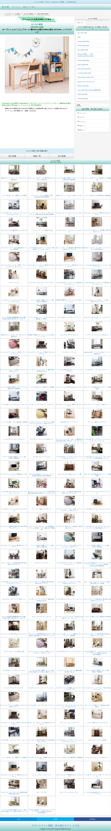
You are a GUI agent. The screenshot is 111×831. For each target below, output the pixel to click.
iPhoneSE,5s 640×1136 (86, 77)
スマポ (5, 7)
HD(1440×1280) (37, 27)
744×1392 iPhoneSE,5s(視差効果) (89, 90)
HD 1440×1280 (83, 50)
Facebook (92, 819)
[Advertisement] (37, 131)
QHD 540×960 (82, 94)
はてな (19, 819)
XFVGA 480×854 (83, 46)
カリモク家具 (37, 24)
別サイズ (80, 23)
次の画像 (62, 156)
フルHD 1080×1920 (84, 73)
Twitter (55, 819)
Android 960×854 (83, 41)
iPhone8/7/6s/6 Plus (84, 69)
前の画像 (12, 156)
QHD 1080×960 (83, 65)
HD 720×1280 (82, 33)
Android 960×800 (83, 60)
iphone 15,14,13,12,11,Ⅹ (86, 82)
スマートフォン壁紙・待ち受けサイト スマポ (55, 825)
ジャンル (15, 7)
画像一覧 (37, 156)
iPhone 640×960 (83, 86)
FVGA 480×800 (83, 98)
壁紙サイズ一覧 (28, 7)
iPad (79, 37)
